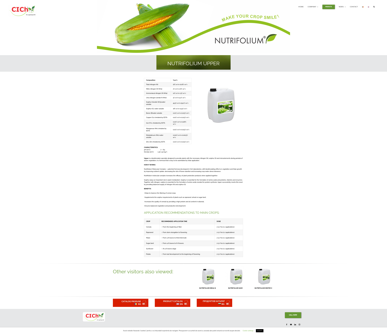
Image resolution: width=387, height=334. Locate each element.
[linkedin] (295, 324)
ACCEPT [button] (259, 330)
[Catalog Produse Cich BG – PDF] (214, 299)
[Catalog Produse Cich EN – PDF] (172, 299)
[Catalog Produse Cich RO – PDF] (130, 299)
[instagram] (299, 324)
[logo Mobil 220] (94, 313)
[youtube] (291, 324)
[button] (374, 7)
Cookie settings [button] (248, 331)
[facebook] (286, 324)
